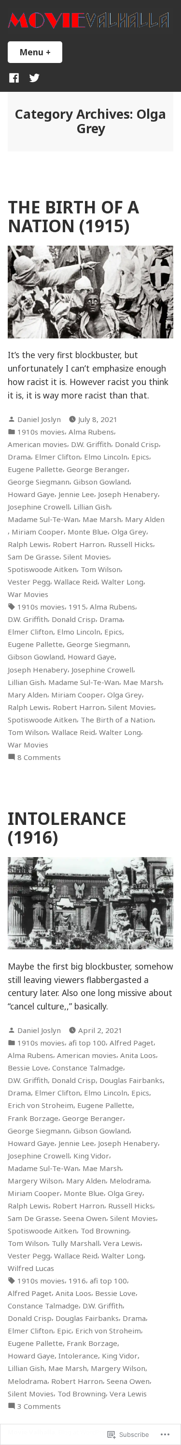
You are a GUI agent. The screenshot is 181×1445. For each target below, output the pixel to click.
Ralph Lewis (28, 544)
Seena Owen (84, 1218)
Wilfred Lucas (31, 1268)
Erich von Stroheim (40, 1105)
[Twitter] (32, 77)
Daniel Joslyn (39, 419)
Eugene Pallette (35, 469)
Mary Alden (145, 519)
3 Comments (39, 1406)
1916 (77, 1280)
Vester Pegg (29, 581)
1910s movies (41, 431)
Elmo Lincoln (105, 456)
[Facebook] (16, 77)
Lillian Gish (91, 506)
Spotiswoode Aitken (42, 569)
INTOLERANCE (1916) (67, 827)
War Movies (28, 594)
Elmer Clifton (57, 456)
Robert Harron (78, 544)
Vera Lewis (121, 1243)
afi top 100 (87, 1042)
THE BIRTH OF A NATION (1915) (73, 216)
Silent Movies (86, 556)
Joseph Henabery (128, 494)
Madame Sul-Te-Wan (43, 519)
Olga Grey (128, 531)
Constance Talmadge (87, 1067)
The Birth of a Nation (117, 719)
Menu (40, 52)
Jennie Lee (76, 494)
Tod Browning (105, 1230)
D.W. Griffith (91, 444)
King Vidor (91, 1155)
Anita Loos (138, 1055)
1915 (77, 606)
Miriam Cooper (38, 531)
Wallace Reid (75, 581)
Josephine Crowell (39, 506)
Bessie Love (28, 1067)
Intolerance (78, 1355)
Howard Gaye (31, 494)
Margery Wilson (35, 1180)
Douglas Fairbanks (131, 1080)
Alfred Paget (131, 1042)
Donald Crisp (137, 444)
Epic (64, 1330)
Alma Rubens (91, 431)
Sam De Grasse (33, 556)
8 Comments (39, 757)
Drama (19, 456)
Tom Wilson (101, 569)
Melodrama (129, 1180)
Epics (140, 456)
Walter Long (122, 581)
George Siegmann (39, 481)
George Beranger (97, 469)
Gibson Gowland (101, 481)
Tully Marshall (75, 1243)
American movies (37, 444)
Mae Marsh (102, 519)
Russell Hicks (130, 544)
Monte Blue (88, 531)
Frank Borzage (33, 1118)
